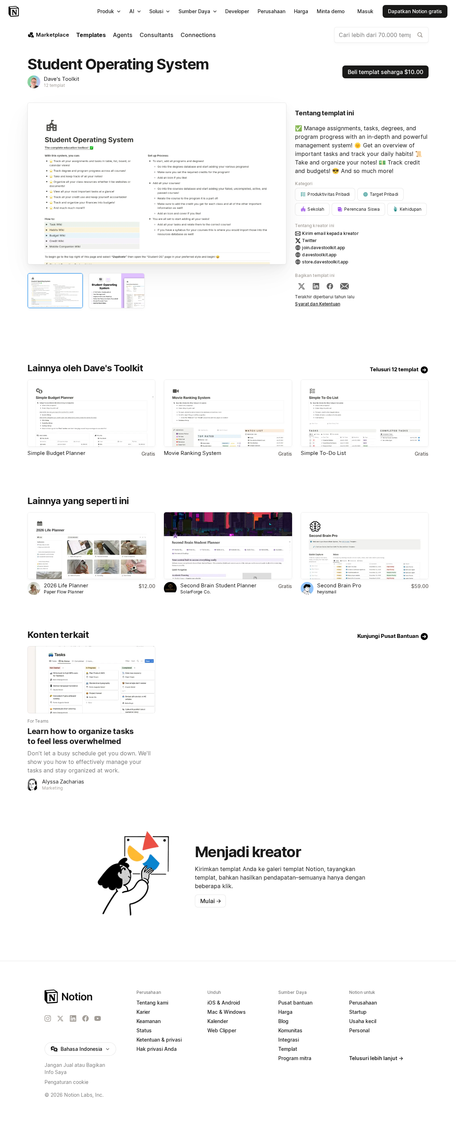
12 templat (54, 85)
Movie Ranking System (192, 453)
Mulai (210, 901)
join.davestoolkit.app (323, 247)
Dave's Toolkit (61, 78)
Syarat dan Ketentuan (317, 303)
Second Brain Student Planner (218, 585)
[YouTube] (97, 1018)
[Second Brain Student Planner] (228, 546)
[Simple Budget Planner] (91, 413)
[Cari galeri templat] (420, 35)
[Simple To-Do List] (365, 413)
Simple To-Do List (323, 453)
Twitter (309, 240)
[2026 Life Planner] (91, 546)
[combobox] (381, 35)
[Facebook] (330, 286)
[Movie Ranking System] (228, 413)
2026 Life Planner (66, 585)
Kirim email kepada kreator (330, 233)
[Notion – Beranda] (14, 11)
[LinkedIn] (316, 286)
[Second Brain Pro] (365, 546)
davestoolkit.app (319, 254)
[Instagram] (47, 1018)
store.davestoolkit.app (325, 261)
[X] (301, 286)
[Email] (344, 286)
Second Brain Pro (339, 585)
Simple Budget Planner (56, 453)
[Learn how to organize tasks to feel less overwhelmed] (91, 679)
